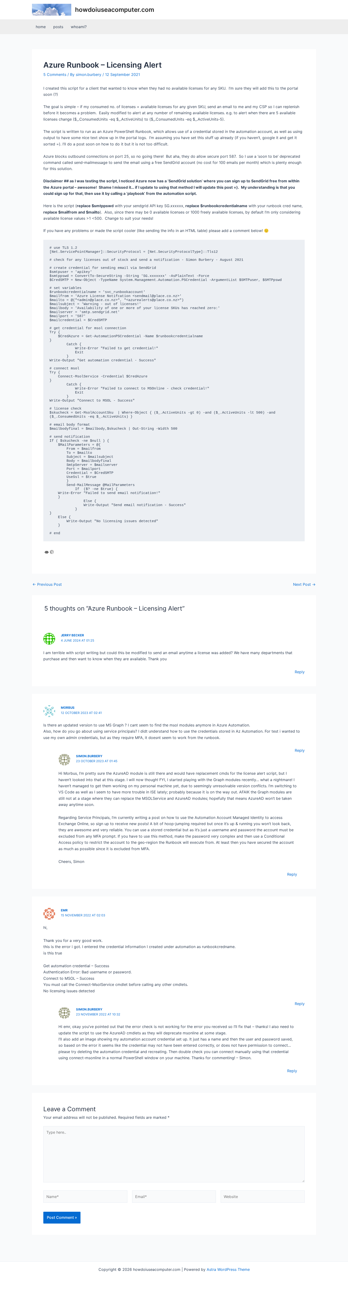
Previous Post (47, 584)
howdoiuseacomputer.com (114, 9)
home (41, 26)
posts (58, 26)
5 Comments (54, 74)
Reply (300, 671)
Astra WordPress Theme (228, 1269)
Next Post (304, 584)
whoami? (79, 26)
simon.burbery (89, 756)
